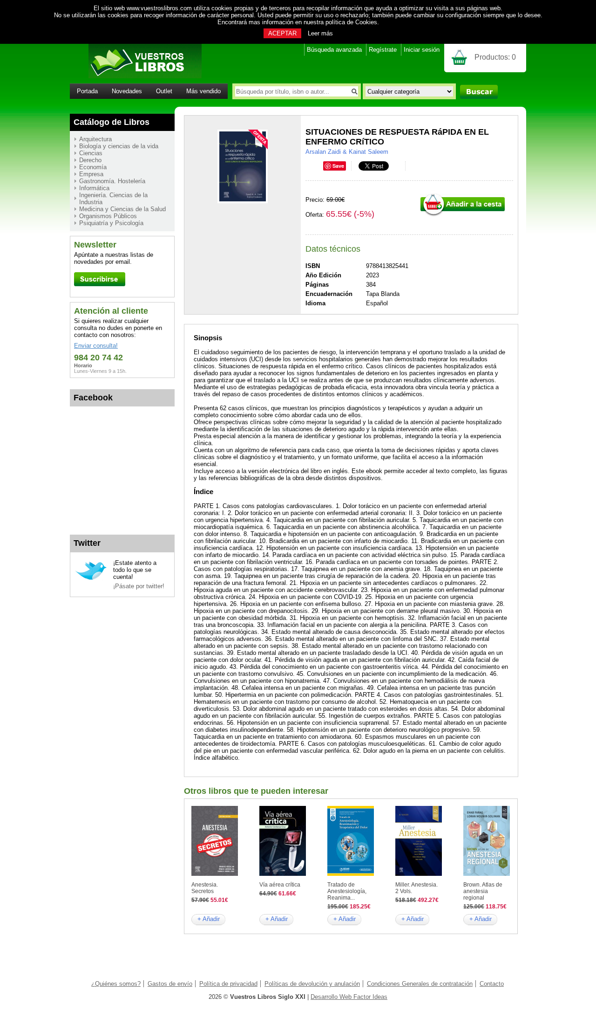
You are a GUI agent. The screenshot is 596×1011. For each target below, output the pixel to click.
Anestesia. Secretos (204, 887)
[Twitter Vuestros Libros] (91, 578)
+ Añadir (208, 918)
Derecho (90, 160)
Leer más (320, 33)
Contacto (492, 983)
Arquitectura (95, 139)
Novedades (127, 91)
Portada (87, 91)
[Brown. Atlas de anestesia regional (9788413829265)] (486, 873)
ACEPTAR (282, 33)
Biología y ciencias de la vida (118, 146)
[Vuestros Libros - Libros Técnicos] (136, 76)
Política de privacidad (228, 983)
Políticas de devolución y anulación (312, 983)
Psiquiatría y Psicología (111, 223)
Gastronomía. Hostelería (112, 181)
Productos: (495, 57)
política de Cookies (351, 22)
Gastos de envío (170, 983)
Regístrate (383, 49)
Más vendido (203, 91)
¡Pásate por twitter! (138, 586)
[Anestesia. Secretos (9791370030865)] (214, 873)
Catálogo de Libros (111, 122)
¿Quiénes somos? (116, 983)
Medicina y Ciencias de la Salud (122, 209)
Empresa (91, 174)
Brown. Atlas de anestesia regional (482, 891)
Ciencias (90, 153)
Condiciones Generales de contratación (420, 983)
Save (338, 165)
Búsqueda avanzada (334, 49)
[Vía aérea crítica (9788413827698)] (282, 873)
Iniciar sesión (422, 49)
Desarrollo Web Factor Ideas (349, 996)
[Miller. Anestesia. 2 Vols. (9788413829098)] (418, 873)
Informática (94, 188)
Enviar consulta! (96, 345)
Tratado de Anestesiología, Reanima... (346, 891)
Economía (93, 167)
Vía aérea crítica (279, 884)
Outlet (164, 91)
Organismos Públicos (108, 216)
